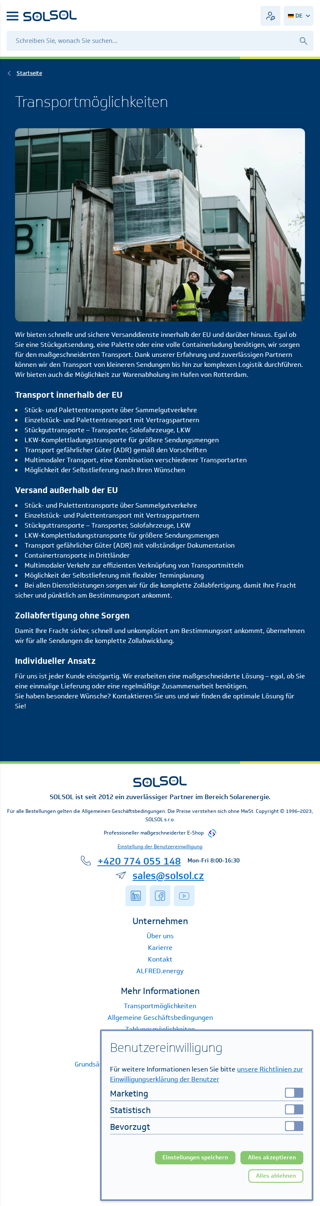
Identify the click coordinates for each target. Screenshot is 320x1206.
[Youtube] (184, 895)
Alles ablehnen (276, 1175)
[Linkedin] (135, 895)
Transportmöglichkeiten (160, 1006)
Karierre (160, 947)
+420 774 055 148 (139, 860)
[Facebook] (160, 895)
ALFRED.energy (160, 971)
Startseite (29, 73)
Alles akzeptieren (272, 1157)
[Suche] (303, 40)
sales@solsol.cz (168, 875)
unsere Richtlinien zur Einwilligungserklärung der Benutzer (206, 1074)
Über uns (160, 936)
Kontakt (160, 959)
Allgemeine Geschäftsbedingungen (160, 1017)
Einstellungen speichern (195, 1157)
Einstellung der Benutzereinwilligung (160, 846)
